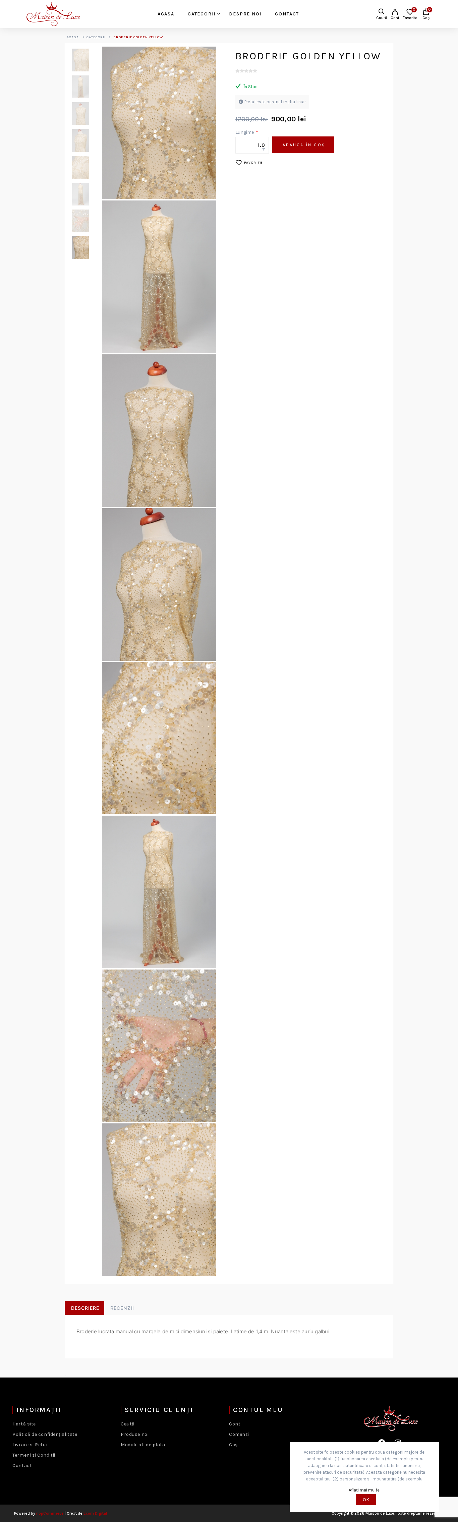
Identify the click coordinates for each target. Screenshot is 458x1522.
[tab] (84, 1308)
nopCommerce (50, 1513)
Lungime (245, 132)
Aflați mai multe (364, 1489)
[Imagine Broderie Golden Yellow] (83, 60)
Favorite (253, 163)
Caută (128, 1424)
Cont (395, 17)
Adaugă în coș (304, 144)
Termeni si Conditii (33, 1455)
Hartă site (24, 1424)
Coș (233, 1445)
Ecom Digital (95, 1513)
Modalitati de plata (143, 1445)
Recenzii (122, 1308)
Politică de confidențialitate (44, 1434)
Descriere (85, 1308)
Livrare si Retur (30, 1445)
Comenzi (239, 1434)
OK (366, 1500)
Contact (22, 1465)
